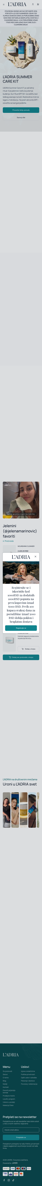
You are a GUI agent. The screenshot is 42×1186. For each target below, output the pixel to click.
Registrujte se (21, 628)
